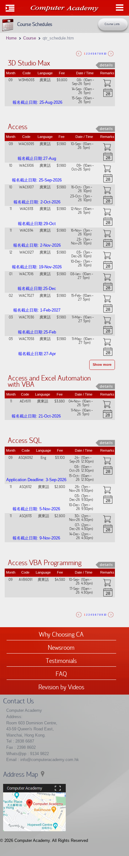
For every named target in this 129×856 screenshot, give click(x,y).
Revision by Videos (61, 687)
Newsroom (61, 647)
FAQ (61, 674)
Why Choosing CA (61, 634)
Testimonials (61, 660)
